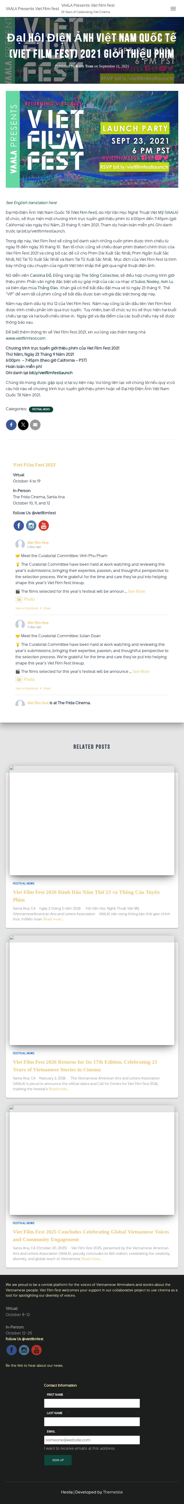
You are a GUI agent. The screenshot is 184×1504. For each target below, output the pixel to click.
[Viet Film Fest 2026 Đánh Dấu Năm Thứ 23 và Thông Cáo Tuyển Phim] (92, 820)
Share (47, 608)
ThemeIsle (113, 1492)
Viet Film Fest (38, 542)
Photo (29, 599)
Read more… (53, 919)
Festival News (41, 409)
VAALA (171, 212)
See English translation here (31, 202)
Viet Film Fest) (84, 212)
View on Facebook (26, 608)
